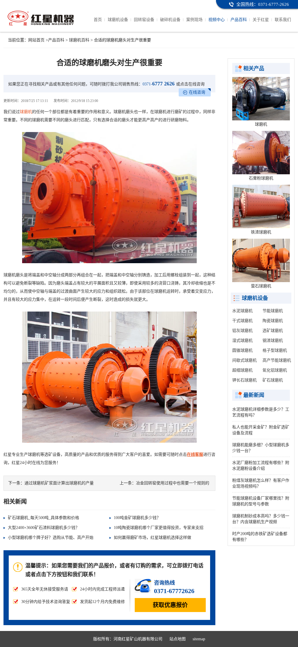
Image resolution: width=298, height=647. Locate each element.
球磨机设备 (118, 19)
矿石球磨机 (272, 380)
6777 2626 (159, 84)
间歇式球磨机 (244, 360)
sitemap (199, 639)
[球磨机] (261, 98)
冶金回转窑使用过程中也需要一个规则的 (172, 483)
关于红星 (261, 19)
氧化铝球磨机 (274, 370)
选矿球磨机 (272, 330)
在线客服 (195, 454)
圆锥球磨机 (242, 350)
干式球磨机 (242, 321)
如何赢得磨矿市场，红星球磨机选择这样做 (152, 537)
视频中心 (216, 19)
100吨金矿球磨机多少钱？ (137, 518)
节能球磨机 (272, 311)
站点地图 (177, 639)
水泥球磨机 (242, 311)
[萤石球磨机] (261, 260)
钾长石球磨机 (244, 380)
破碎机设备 (170, 19)
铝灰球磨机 (242, 330)
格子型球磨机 (274, 350)
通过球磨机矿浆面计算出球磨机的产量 (59, 483)
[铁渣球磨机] (261, 206)
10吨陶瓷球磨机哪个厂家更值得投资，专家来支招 (158, 527)
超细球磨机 (242, 370)
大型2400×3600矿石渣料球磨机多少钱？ (43, 527)
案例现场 (194, 19)
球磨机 (26, 112)
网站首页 (36, 40)
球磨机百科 (79, 40)
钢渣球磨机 (272, 340)
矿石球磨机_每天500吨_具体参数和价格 (43, 518)
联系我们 (283, 19)
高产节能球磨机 (276, 360)
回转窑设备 (144, 19)
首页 (98, 19)
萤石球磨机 (261, 286)
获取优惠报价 (170, 605)
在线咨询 (197, 92)
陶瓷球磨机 (272, 321)
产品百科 (238, 19)
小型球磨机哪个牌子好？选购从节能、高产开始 (50, 537)
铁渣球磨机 (261, 232)
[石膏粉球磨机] (261, 152)
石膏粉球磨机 (261, 178)
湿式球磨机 (242, 340)
